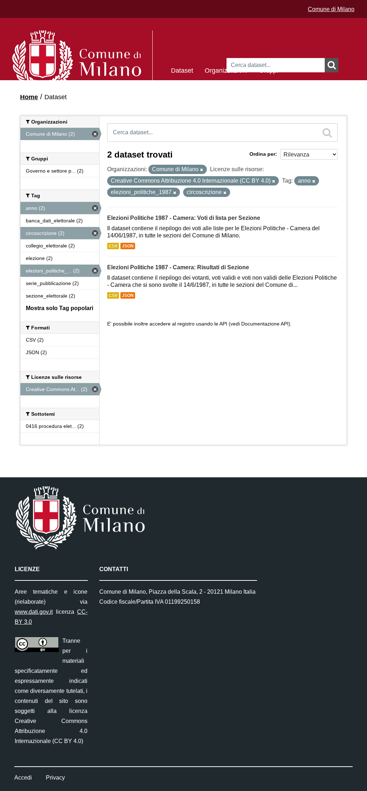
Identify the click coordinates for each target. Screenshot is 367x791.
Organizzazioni (226, 70)
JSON (128, 246)
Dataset (182, 70)
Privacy (55, 778)
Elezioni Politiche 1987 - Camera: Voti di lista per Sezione (183, 218)
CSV (113, 246)
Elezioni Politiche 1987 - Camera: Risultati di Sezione (178, 267)
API (223, 324)
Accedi (23, 778)
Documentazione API (265, 324)
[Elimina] (201, 170)
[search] (327, 132)
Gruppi (268, 70)
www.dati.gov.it (34, 612)
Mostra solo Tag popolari (59, 308)
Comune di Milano (331, 9)
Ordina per (262, 154)
